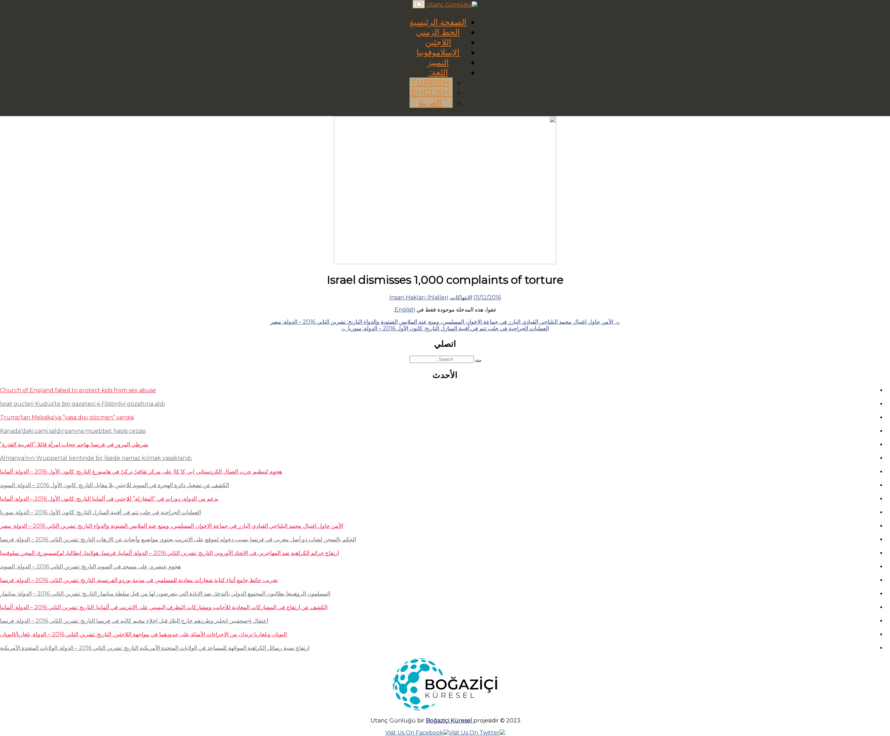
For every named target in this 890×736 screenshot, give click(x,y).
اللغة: (438, 72)
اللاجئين (438, 42)
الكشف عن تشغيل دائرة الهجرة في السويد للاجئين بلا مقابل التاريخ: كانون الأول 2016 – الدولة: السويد (114, 485)
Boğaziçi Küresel (450, 720)
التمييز (438, 62)
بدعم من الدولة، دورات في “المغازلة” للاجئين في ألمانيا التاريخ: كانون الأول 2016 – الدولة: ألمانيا (109, 498)
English (431, 93)
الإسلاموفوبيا (438, 52)
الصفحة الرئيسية (438, 22)
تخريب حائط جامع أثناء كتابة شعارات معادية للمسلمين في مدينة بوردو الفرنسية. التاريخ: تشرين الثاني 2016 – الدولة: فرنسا (139, 580)
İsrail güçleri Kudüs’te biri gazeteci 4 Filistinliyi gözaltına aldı (82, 404)
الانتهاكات (461, 297)
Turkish (431, 83)
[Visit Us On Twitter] (477, 732)
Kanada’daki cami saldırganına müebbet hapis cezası (73, 431)
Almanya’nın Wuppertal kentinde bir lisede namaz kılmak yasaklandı (96, 458)
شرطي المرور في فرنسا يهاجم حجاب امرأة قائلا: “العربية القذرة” (74, 444)
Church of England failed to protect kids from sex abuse (78, 390)
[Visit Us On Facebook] (417, 732)
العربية (431, 103)
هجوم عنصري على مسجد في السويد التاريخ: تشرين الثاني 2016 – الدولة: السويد (90, 566)
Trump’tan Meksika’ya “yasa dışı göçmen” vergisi (67, 417)
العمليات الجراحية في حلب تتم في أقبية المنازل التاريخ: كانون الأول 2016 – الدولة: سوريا (100, 512)
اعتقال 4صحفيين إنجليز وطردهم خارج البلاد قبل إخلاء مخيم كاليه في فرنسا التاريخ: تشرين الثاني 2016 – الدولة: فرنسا (134, 620)
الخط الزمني (438, 32)
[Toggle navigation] (419, 4)
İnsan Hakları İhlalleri (418, 297)
